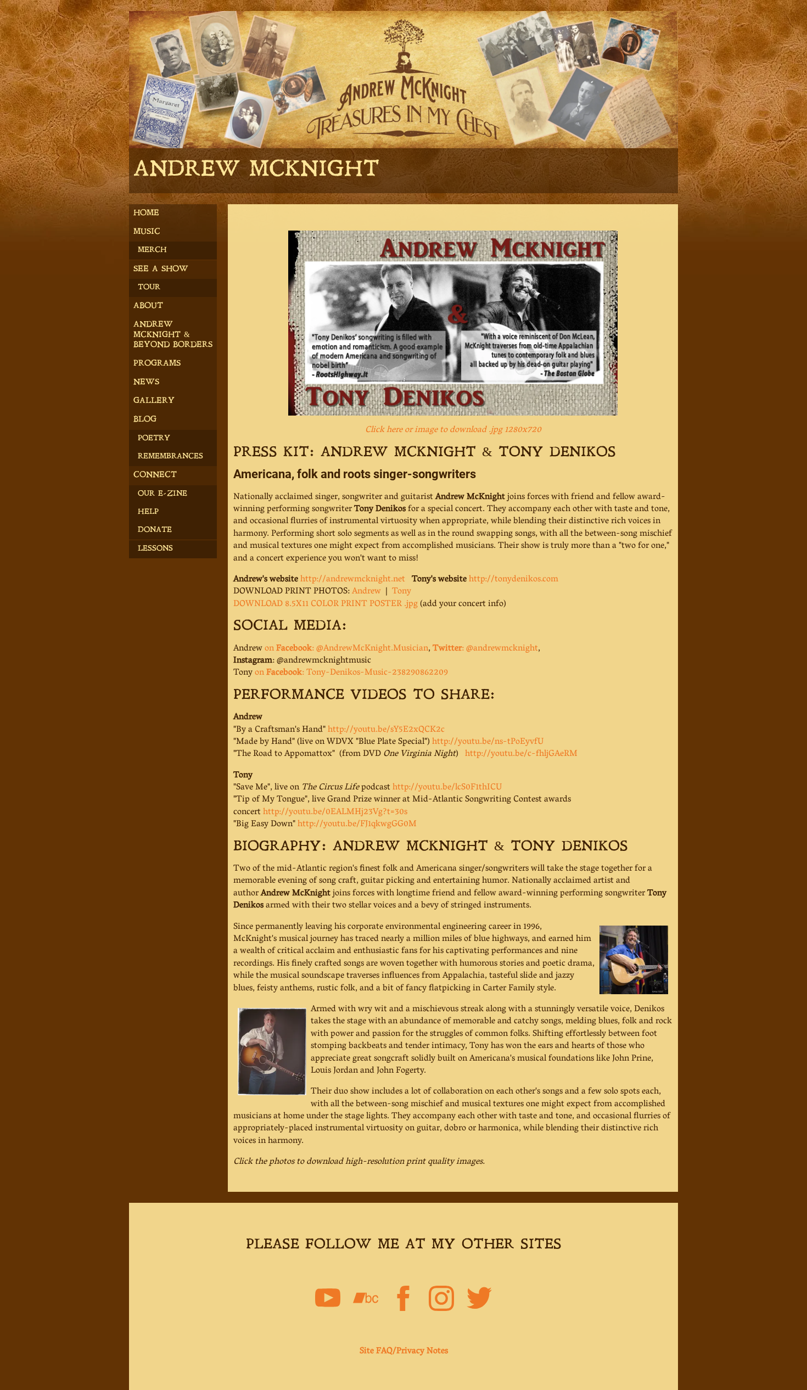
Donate (155, 530)
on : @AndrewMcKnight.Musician (346, 649)
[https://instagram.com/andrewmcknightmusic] (441, 1301)
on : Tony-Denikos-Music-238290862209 (351, 673)
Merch (152, 250)
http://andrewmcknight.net (352, 579)
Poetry (154, 438)
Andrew (366, 592)
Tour (149, 287)
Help (148, 511)
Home (146, 213)
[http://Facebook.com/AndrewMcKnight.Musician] (403, 1301)
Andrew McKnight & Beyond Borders (172, 335)
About (148, 306)
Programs (157, 364)
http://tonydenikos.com (513, 579)
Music (146, 232)
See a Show (160, 269)
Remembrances (170, 456)
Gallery (154, 401)
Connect (155, 475)
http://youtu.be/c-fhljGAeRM (521, 754)
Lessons (155, 548)
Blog (144, 420)
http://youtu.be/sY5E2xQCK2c (386, 730)
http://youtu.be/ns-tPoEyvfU (487, 742)
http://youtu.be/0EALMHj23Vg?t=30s (335, 812)
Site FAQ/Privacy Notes (404, 1351)
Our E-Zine (162, 493)
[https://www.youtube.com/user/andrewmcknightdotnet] (327, 1301)
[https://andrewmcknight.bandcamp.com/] (365, 1301)
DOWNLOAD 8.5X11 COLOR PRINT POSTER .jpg (325, 604)
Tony (401, 592)
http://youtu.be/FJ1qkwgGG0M (357, 824)
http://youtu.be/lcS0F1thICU (447, 788)
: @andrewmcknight (485, 649)
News (146, 382)
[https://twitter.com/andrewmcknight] (479, 1301)
